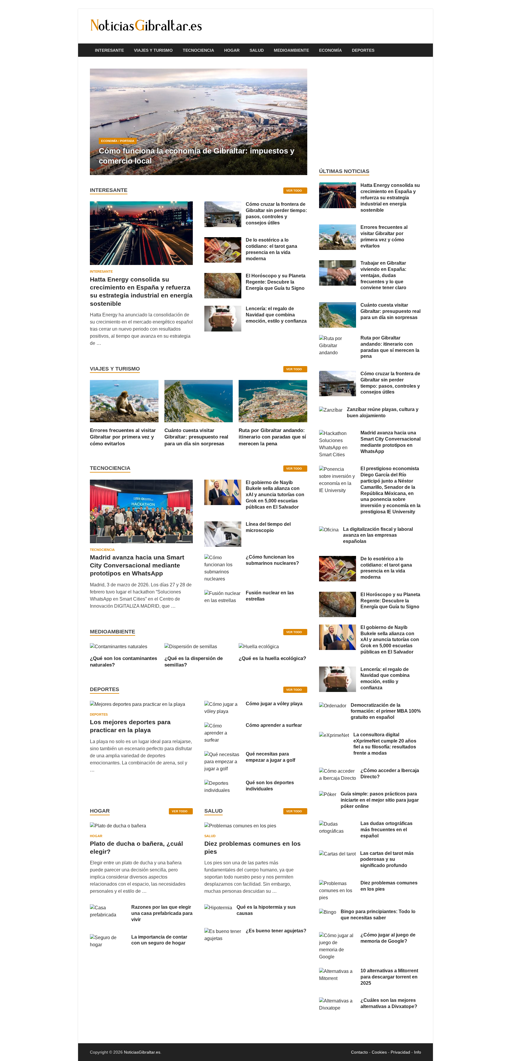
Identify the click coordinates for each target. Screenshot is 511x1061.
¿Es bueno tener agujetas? (276, 930)
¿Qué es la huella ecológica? (272, 658)
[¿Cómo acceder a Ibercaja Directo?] (337, 771)
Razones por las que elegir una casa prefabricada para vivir (162, 913)
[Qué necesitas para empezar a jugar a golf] (222, 754)
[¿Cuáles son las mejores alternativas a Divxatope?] (337, 1000)
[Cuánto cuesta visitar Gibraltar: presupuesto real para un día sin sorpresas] (198, 400)
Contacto (359, 1052)
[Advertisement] (370, 112)
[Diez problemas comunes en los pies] (240, 827)
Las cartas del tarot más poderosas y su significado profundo (387, 859)
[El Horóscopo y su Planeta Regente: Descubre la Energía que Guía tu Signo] (222, 276)
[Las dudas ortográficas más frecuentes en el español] (337, 824)
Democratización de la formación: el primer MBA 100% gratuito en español (386, 711)
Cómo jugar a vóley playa (274, 703)
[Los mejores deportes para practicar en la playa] (137, 704)
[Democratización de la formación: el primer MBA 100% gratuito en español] (332, 705)
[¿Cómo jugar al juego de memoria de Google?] (337, 935)
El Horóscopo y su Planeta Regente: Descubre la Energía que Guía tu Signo (275, 282)
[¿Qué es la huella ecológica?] (259, 646)
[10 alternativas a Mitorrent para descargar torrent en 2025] (337, 971)
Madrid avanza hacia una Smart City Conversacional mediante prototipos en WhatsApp (137, 565)
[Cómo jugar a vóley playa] (222, 704)
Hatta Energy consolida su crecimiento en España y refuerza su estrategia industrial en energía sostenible (390, 197)
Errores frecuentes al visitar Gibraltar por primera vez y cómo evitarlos (123, 437)
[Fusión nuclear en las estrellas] (222, 593)
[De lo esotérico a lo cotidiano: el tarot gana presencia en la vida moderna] (222, 240)
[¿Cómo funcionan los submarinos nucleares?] (222, 557)
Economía (330, 50)
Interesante (109, 50)
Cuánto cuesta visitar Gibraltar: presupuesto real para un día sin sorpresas (196, 437)
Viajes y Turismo (153, 50)
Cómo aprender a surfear (274, 725)
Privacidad (400, 1052)
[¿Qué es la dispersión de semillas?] (190, 646)
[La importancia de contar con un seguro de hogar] (108, 937)
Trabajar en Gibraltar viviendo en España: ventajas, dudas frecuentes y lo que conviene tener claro (383, 275)
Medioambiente (291, 50)
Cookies (379, 1052)
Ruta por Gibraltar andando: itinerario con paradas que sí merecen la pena (272, 437)
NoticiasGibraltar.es (142, 1052)
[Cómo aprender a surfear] (222, 725)
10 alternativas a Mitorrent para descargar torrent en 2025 (389, 977)
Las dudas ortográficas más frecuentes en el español (386, 829)
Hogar (232, 50)
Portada (127, 141)
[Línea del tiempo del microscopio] (222, 524)
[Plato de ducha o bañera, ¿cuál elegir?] (118, 827)
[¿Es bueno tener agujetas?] (222, 931)
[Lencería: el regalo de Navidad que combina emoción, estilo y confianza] (222, 309)
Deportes (363, 50)
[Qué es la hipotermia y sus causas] (218, 907)
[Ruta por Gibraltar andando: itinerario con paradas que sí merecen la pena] (273, 400)
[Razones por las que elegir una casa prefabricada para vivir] (108, 907)
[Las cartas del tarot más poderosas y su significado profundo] (337, 853)
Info (417, 1052)
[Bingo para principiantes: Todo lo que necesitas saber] (327, 912)
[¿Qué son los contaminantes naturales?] (118, 646)
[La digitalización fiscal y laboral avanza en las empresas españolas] (329, 529)
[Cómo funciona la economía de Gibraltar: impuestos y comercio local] (198, 122)
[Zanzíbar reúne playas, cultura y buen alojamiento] (330, 410)
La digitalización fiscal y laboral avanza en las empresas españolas (378, 535)
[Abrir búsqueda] (418, 50)
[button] (297, 121)
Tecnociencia (198, 50)
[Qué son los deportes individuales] (222, 783)
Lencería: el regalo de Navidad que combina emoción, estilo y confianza (276, 315)
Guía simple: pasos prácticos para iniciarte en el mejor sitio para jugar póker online (380, 800)
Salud (257, 50)
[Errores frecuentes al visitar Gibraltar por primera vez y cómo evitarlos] (124, 400)
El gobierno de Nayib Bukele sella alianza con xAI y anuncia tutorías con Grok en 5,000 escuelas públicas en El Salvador (275, 495)
